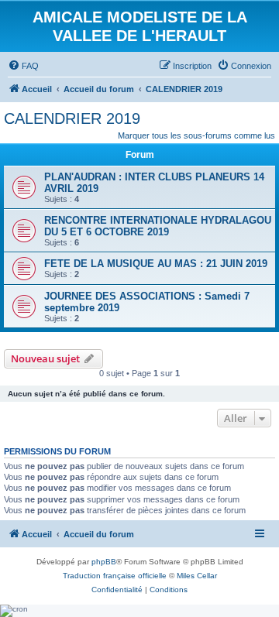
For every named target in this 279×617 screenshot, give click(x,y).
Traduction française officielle (115, 575)
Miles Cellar (197, 575)
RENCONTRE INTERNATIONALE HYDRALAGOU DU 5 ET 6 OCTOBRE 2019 (157, 226)
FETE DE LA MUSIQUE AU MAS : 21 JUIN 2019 (155, 263)
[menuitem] (23, 66)
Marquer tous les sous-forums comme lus (196, 135)
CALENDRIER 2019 (72, 118)
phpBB (103, 561)
